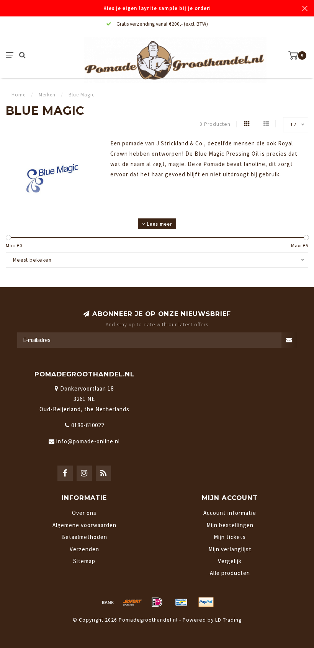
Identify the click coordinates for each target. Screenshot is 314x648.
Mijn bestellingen (229, 525)
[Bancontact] (181, 602)
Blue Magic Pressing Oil (227, 153)
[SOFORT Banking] (132, 602)
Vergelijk (230, 561)
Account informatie (229, 512)
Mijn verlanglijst (230, 549)
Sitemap (84, 561)
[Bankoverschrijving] (108, 602)
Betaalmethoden (84, 537)
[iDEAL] (157, 602)
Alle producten (230, 572)
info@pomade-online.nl (88, 441)
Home (18, 94)
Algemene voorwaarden (84, 525)
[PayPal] (206, 602)
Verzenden (84, 549)
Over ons (84, 512)
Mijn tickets (230, 537)
